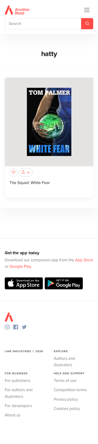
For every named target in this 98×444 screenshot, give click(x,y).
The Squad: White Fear (30, 182)
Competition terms (70, 389)
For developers (18, 405)
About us (12, 415)
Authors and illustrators (64, 361)
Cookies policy (67, 408)
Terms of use (65, 380)
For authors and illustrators (19, 393)
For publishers (17, 380)
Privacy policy (66, 399)
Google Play (20, 266)
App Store (84, 260)
